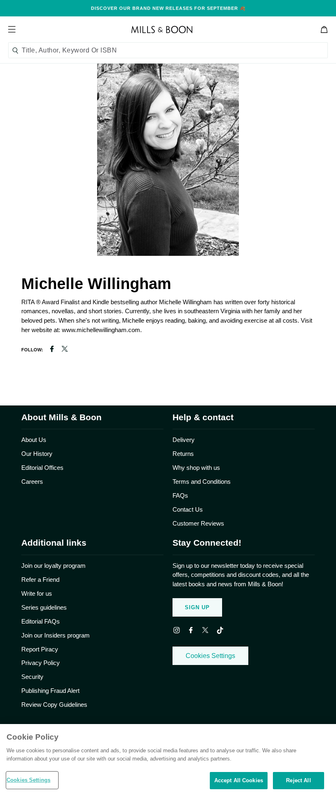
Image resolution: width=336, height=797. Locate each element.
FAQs (180, 495)
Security (32, 676)
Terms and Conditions (202, 481)
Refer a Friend (40, 579)
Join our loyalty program (53, 565)
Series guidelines (44, 607)
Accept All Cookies (238, 780)
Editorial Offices (42, 467)
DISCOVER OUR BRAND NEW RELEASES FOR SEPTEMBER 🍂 (168, 8)
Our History (36, 453)
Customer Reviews (198, 523)
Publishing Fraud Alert (50, 690)
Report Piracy (39, 649)
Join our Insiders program (55, 635)
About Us (33, 439)
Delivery (184, 439)
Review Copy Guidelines (54, 704)
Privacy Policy (40, 662)
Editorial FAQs (40, 621)
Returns (183, 453)
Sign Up (197, 607)
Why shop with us (196, 467)
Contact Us (188, 509)
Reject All (298, 780)
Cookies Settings (210, 655)
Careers (32, 481)
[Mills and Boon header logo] (162, 29)
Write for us (36, 593)
